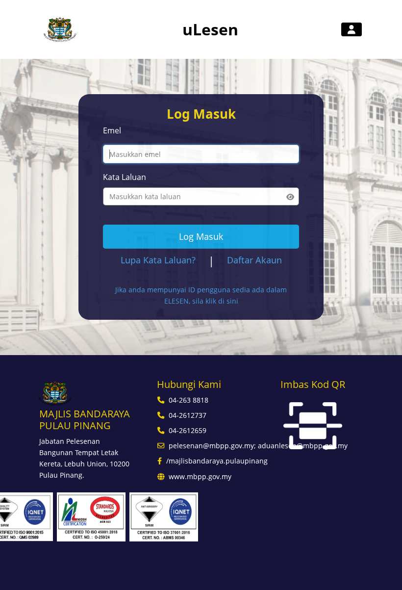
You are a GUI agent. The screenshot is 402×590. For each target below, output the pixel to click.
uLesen (210, 29)
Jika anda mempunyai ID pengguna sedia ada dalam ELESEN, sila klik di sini (201, 295)
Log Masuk (201, 236)
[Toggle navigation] (351, 29)
